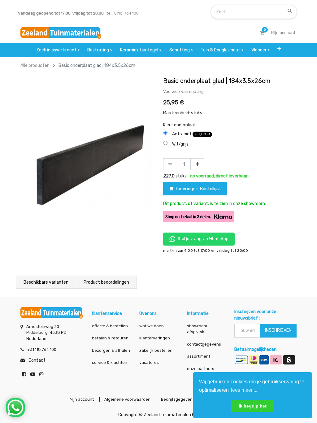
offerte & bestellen (110, 326)
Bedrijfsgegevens (178, 399)
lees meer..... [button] (244, 390)
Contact (37, 360)
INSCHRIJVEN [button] (278, 330)
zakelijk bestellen (155, 350)
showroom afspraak (197, 329)
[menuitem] (58, 50)
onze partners (200, 368)
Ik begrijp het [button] (253, 405)
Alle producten (35, 65)
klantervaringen (154, 338)
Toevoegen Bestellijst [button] (197, 188)
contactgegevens (204, 344)
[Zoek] (290, 10)
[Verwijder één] (170, 164)
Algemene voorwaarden (127, 399)
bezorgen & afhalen (111, 350)
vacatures (149, 362)
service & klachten (109, 362)
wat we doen (151, 326)
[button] (279, 50)
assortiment (198, 356)
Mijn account (82, 399)
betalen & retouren (110, 338)
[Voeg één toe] (197, 164)
